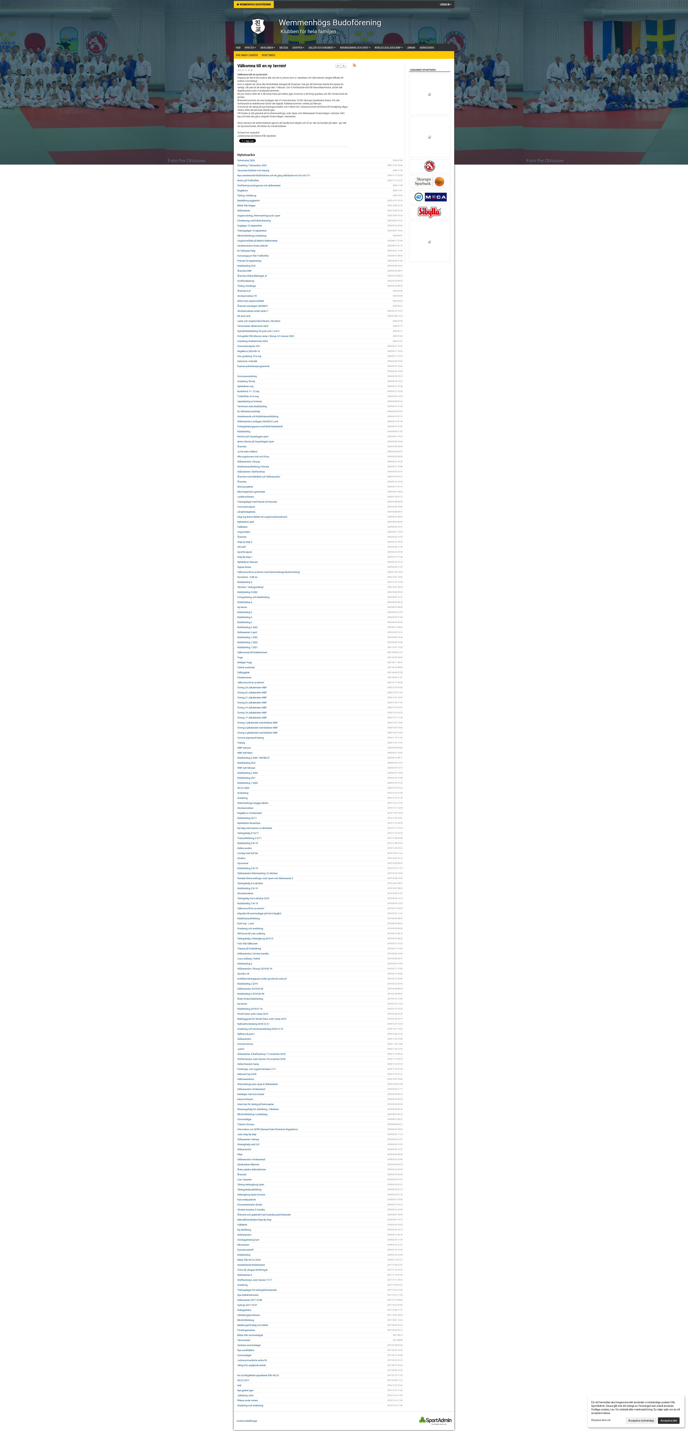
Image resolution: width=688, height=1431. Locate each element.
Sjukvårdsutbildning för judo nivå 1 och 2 (258, 331)
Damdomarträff (245, 1249)
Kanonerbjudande (246, 1199)
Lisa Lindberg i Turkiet (248, 958)
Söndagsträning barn (248, 1239)
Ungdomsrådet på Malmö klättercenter (257, 240)
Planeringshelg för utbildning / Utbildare (258, 1109)
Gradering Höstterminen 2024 (252, 341)
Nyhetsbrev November (248, 823)
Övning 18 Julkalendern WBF (252, 712)
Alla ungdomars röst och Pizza (253, 456)
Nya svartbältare (245, 1350)
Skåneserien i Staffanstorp (251, 471)
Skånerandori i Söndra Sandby (253, 953)
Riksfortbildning (245, 1320)
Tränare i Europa (245, 1124)
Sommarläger (244, 1119)
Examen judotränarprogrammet (253, 366)
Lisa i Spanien (244, 1179)
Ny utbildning (244, 1229)
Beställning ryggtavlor (248, 200)
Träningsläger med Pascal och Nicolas (257, 501)
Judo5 (240, 1049)
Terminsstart (243, 1340)
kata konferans (245, 1099)
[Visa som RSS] (354, 66)
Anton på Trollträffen (248, 180)
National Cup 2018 (246, 1074)
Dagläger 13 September (249, 225)
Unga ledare (243, 532)
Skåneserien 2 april (247, 632)
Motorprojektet (245, 486)
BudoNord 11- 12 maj (248, 391)
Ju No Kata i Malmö (247, 451)
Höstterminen (244, 677)
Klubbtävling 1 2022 (247, 637)
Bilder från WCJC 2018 (248, 1260)
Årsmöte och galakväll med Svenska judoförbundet (264, 1214)
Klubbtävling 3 (244, 612)
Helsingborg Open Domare (251, 1194)
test (239, 1385)
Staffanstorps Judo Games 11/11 (254, 1280)
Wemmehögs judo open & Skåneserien (257, 1084)
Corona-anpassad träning (250, 737)
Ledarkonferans (245, 496)
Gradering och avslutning (250, 928)
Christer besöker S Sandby (251, 1209)
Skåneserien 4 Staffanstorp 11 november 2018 (261, 1054)
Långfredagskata (246, 511)
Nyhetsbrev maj (245, 386)
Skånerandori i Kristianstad (251, 1089)
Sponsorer (242, 863)
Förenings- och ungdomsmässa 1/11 (256, 1069)
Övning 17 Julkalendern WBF (252, 717)
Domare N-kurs (245, 1044)
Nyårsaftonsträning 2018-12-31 (253, 1024)
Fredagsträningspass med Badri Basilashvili (260, 426)
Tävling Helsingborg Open (250, 1184)
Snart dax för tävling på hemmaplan (255, 1104)
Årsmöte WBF (244, 270)
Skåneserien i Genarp (248, 1139)
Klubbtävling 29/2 (246, 762)
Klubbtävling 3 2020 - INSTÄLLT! (253, 757)
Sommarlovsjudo (246, 506)
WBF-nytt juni (244, 747)
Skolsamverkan (245, 808)
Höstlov (241, 858)
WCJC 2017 (243, 1380)
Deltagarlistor (244, 1310)
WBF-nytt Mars (244, 752)
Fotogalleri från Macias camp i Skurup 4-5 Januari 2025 (265, 336)
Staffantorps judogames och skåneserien (259, 185)
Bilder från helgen (246, 205)
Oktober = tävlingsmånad (250, 587)
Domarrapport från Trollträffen (253, 255)
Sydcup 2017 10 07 (247, 1305)
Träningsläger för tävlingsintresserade (257, 1290)
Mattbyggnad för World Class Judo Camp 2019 (261, 1019)
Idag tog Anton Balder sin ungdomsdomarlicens (262, 516)
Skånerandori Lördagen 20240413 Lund (257, 421)
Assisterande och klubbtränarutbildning (257, 416)
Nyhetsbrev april (245, 522)
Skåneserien (243, 210)
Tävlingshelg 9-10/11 (248, 833)
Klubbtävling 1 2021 (247, 647)
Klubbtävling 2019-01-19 (249, 1008)
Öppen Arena (244, 567)
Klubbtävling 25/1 (246, 778)
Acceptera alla (669, 1420)
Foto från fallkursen (247, 943)
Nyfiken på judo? (246, 1034)
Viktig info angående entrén (251, 1365)
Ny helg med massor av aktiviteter (254, 828)
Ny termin (242, 607)
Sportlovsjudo (244, 552)
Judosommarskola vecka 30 (252, 1360)
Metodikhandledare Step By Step (254, 1219)
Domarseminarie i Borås (249, 1204)
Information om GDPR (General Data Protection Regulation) (267, 1129)
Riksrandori (243, 1244)
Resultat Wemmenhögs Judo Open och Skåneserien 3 (265, 878)
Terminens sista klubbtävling (252, 406)
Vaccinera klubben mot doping (253, 170)
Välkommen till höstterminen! (252, 652)
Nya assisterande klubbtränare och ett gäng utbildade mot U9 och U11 (273, 175)
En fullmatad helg (246, 250)
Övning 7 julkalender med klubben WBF (257, 722)
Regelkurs (242, 190)
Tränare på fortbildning (249, 948)
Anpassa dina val (600, 1420)
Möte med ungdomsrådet (250, 301)
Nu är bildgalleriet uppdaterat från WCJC (258, 1375)
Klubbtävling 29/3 (246, 265)
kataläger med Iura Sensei (250, 1094)
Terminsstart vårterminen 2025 (252, 326)
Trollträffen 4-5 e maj (248, 396)
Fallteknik (242, 1224)
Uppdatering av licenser (249, 401)
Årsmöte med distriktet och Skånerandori (258, 476)
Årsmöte (241, 446)
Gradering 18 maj (246, 381)
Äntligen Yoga (244, 662)
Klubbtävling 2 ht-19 (247, 868)
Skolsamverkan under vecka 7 (252, 311)
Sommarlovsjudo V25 (248, 346)
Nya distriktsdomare (247, 1295)
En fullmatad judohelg (248, 411)
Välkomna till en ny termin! (261, 65)
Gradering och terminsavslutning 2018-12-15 (260, 1029)
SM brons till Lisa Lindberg (251, 933)
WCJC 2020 (243, 788)
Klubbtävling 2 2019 (247, 983)
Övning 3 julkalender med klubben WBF (257, 727)
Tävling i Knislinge (246, 286)
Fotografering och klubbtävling (253, 597)
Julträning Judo (245, 1395)
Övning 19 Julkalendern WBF (252, 707)
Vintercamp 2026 (246, 160)
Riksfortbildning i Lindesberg (252, 1114)
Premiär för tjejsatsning (249, 260)
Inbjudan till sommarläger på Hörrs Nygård (259, 913)
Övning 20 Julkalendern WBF (252, 702)
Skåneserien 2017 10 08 (249, 1300)
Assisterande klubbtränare (251, 1265)
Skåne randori (244, 848)
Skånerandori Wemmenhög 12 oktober (257, 873)
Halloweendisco (245, 1079)
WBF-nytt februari (246, 768)
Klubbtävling (243, 431)
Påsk (239, 1154)
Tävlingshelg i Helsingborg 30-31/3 (255, 938)
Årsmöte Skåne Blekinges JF (252, 276)
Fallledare (242, 527)
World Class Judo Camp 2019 (252, 1014)
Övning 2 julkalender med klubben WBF (257, 732)
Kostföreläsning (245, 281)
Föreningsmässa (246, 1330)
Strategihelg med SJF (248, 1144)
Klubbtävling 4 (244, 602)
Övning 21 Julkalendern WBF (252, 697)
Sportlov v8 (243, 973)
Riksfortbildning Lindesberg (251, 235)
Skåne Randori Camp (248, 1064)
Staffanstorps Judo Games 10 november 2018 (261, 1059)
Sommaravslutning (247, 376)
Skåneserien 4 (244, 1275)
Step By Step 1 (244, 557)
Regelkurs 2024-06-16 (248, 351)
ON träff (241, 547)
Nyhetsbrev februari (247, 562)
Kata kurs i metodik (247, 361)
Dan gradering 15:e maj (249, 356)
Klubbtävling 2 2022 (247, 627)
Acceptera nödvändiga (641, 1420)
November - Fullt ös (247, 577)
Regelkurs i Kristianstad (249, 813)
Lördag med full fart (247, 853)
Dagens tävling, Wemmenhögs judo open (258, 215)
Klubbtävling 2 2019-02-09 (250, 993)
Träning (241, 742)
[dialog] (636, 1411)
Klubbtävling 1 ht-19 (247, 903)
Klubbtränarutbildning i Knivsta (253, 466)
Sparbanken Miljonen (248, 1164)
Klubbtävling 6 (244, 582)
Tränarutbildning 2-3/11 (249, 838)
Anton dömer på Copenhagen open (255, 441)
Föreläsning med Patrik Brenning (254, 220)
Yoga (240, 657)
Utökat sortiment (246, 667)
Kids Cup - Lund (245, 923)
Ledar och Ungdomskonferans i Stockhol (258, 321)
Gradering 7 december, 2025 (251, 165)
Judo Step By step (246, 1134)
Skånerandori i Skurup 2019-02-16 (254, 968)
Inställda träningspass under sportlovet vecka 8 (261, 978)
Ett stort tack (243, 316)
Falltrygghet (243, 672)
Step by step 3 (244, 542)
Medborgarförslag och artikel (252, 1325)
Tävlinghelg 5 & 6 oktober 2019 (253, 898)
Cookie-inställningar (246, 1421)
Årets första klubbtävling (250, 998)
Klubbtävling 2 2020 (247, 773)
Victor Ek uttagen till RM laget (252, 1270)
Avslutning (242, 793)
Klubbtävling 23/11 (247, 818)
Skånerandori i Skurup (248, 461)
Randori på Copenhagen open (252, 436)
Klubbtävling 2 (244, 622)
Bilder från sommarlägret (250, 1335)
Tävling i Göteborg (246, 195)
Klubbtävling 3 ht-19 (247, 843)
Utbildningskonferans (248, 1315)
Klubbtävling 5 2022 (247, 592)
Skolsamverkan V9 (247, 296)
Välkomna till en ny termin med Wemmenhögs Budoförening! (268, 572)
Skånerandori (244, 1039)
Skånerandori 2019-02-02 (250, 988)
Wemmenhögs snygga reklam (252, 803)
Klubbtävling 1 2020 (247, 783)
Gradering (242, 798)
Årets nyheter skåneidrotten (251, 1169)
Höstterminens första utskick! (252, 245)
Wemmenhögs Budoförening (255, 4)
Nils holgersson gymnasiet (251, 491)
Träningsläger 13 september (251, 230)
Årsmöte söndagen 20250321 (252, 306)
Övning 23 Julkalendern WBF (252, 692)
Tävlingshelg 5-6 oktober (250, 883)
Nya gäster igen (245, 1390)
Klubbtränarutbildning (248, 918)
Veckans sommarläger (249, 1345)
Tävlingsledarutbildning (249, 1189)
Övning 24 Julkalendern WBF (252, 687)
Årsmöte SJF (244, 291)
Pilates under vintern (247, 1400)
